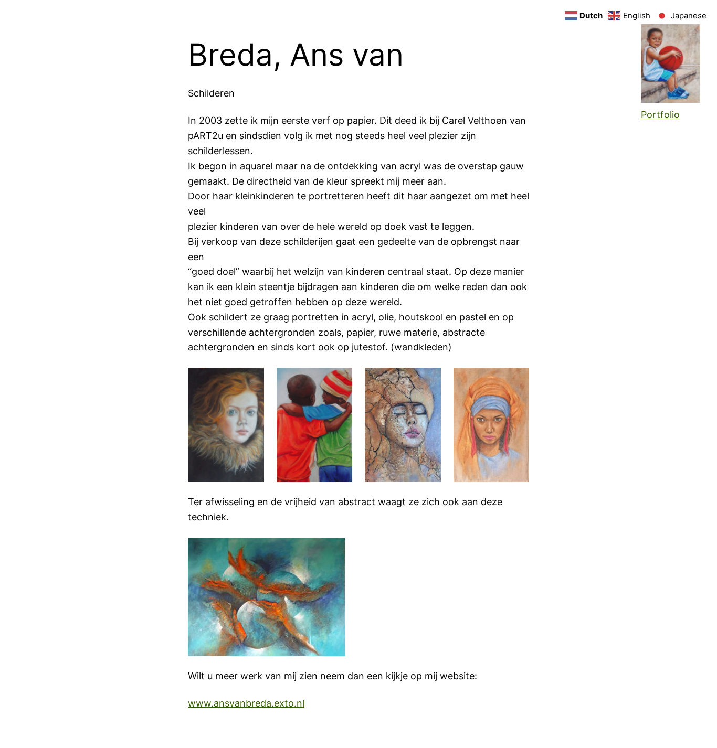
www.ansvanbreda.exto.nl (246, 703)
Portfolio (660, 114)
